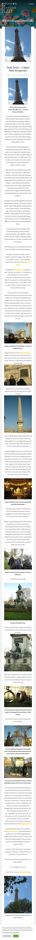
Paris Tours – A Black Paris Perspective (18, 69)
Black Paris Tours (25, 353)
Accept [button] (15, 936)
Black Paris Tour (19, 270)
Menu (32, 4)
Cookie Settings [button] (7, 936)
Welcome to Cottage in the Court (9, 8)
